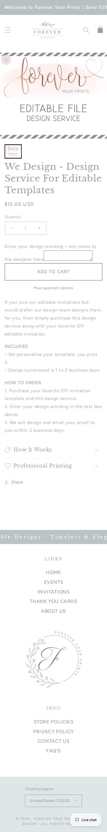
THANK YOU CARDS (53, 601)
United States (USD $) (49, 800)
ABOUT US (53, 611)
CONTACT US (53, 741)
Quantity (13, 216)
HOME (53, 572)
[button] (7, 30)
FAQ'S (53, 751)
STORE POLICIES (54, 722)
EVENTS (53, 582)
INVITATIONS (54, 592)
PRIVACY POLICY (53, 731)
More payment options (53, 288)
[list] (53, 96)
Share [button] (17, 482)
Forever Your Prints (56, 819)
